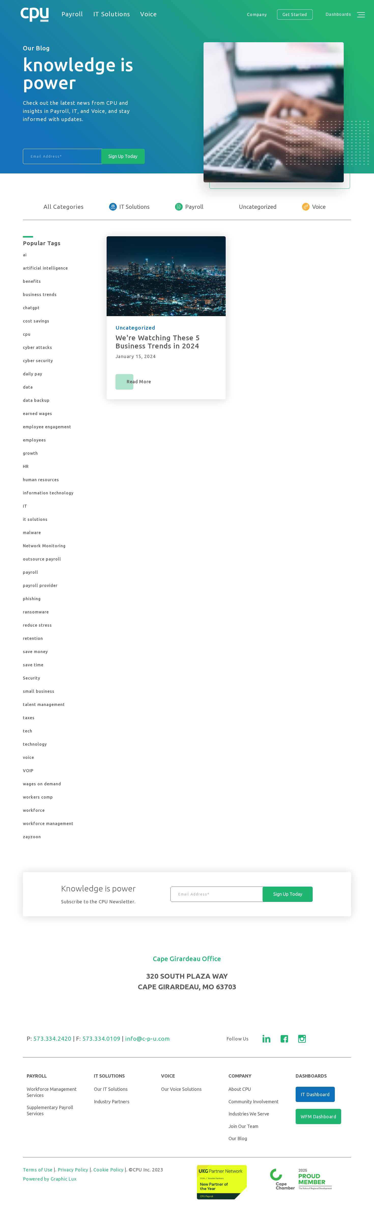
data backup (36, 400)
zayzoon (32, 836)
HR (26, 466)
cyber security (38, 360)
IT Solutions (134, 206)
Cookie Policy (108, 1169)
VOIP (28, 770)
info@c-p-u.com (147, 1038)
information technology (48, 493)
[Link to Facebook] (284, 1038)
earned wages (37, 413)
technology (35, 744)
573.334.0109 (101, 1038)
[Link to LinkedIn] (266, 1038)
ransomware (36, 612)
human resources (41, 479)
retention (33, 638)
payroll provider (40, 585)
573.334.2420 (52, 1038)
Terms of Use (38, 1169)
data (28, 387)
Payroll (194, 206)
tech (27, 731)
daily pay (32, 374)
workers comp (38, 797)
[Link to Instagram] (302, 1038)
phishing (32, 598)
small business (38, 691)
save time (33, 665)
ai (25, 255)
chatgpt (31, 307)
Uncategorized (258, 206)
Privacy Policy (73, 1169)
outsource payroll (42, 559)
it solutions (35, 519)
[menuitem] (72, 14)
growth (30, 453)
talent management (44, 704)
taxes (29, 717)
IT (25, 506)
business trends (40, 294)
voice (28, 757)
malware (32, 532)
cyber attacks (37, 347)
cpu (27, 334)
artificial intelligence (45, 268)
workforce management (48, 823)
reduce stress (37, 625)
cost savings (36, 321)
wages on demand (42, 784)
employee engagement (47, 426)
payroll (30, 572)
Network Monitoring (44, 545)
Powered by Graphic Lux (50, 1178)
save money (35, 651)
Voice (319, 206)
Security (31, 678)
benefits (32, 281)
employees (34, 440)
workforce (34, 810)
